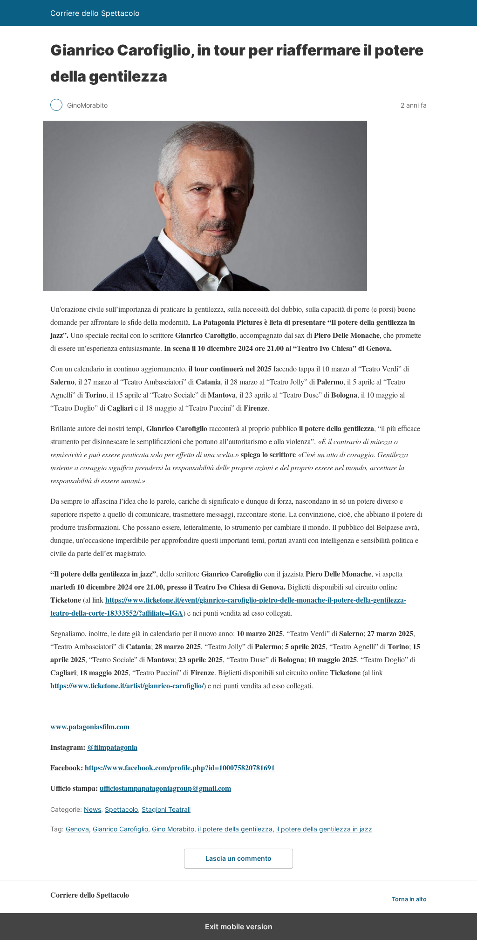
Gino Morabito (173, 829)
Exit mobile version (239, 926)
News (92, 809)
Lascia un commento (238, 858)
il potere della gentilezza (235, 829)
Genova (77, 829)
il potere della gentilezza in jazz (324, 829)
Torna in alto (409, 899)
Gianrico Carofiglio (120, 829)
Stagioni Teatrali (166, 809)
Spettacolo (121, 809)
